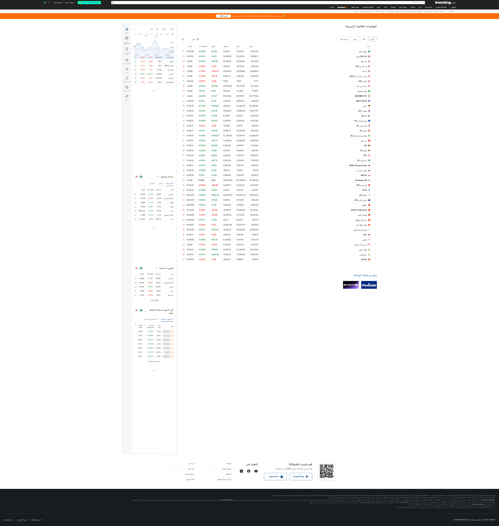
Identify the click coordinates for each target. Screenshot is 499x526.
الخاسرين (152, 183)
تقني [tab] (354, 39)
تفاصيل (356, 11)
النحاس (171, 74)
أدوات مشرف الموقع (224, 479)
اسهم (151, 29)
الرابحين (160, 183)
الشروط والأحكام (36, 520)
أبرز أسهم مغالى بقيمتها (151, 319)
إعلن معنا (191, 468)
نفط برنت (170, 70)
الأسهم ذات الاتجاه (166, 268)
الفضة (171, 61)
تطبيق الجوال (226, 468)
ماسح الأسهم (355, 7)
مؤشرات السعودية (439, 11)
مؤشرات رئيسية (416, 11)
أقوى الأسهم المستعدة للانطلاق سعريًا (161, 311)
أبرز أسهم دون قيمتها (167, 319)
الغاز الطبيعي (169, 82)
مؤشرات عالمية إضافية (366, 11)
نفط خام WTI (169, 66)
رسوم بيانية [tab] (344, 39)
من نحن (191, 463)
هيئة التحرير (190, 479)
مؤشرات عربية (428, 11)
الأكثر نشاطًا (169, 183)
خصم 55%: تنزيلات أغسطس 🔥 (89, 3)
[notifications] (49, 2)
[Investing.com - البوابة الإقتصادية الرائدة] (445, 2)
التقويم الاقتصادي (367, 7)
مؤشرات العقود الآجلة (393, 11)
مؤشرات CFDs (379, 11)
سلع (157, 29)
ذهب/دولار (170, 57)
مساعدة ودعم (189, 474)
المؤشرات (451, 11)
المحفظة (228, 474)
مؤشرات (164, 29)
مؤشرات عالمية (405, 11)
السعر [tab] (372, 39)
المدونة (229, 463)
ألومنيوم (170, 78)
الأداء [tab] (363, 39)
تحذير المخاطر (8, 520)
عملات (171, 29)
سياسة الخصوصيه (22, 520)
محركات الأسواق (167, 176)
